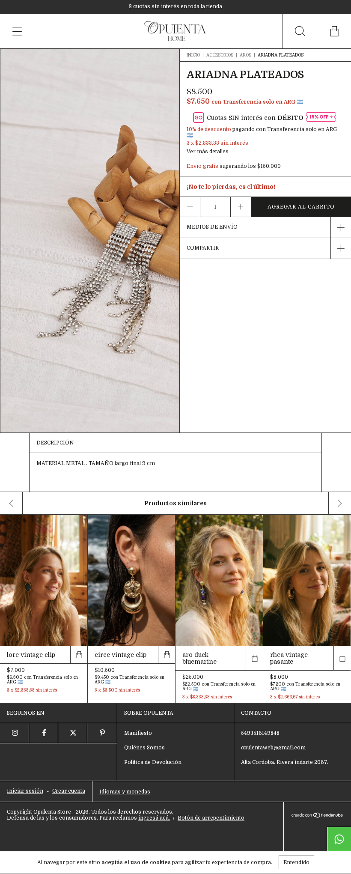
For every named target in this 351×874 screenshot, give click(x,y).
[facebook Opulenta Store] (44, 733)
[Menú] (17, 31)
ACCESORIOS (219, 55)
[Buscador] (300, 31)
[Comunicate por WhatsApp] (339, 839)
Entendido (296, 862)
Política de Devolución (152, 762)
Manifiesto (138, 733)
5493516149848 (260, 733)
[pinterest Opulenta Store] (102, 733)
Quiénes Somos (144, 748)
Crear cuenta (68, 791)
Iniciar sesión (25, 791)
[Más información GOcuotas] (321, 117)
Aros (246, 55)
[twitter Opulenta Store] (73, 733)
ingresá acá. (154, 818)
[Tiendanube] (317, 815)
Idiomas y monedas (124, 792)
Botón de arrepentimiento (211, 818)
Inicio (193, 55)
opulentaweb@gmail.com (273, 748)
